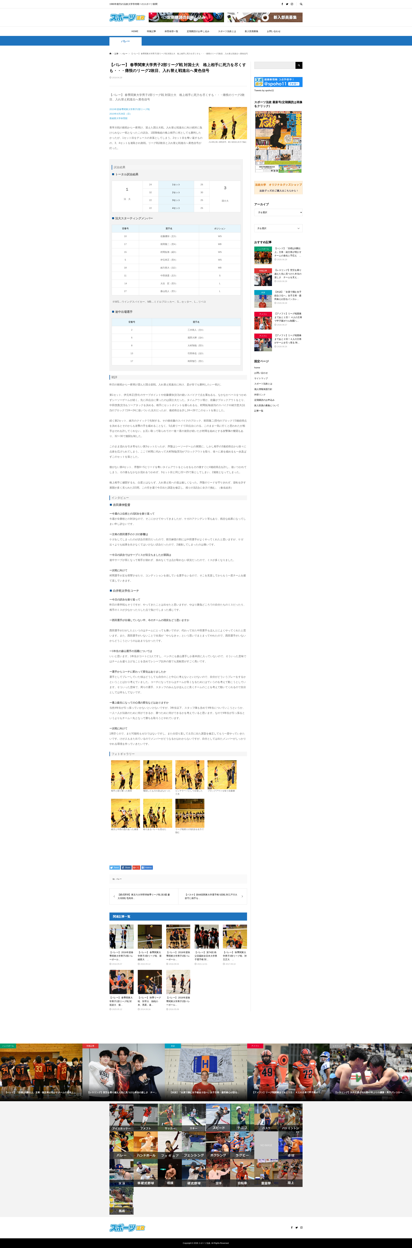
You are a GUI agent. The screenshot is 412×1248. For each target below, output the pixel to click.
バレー (125, 41)
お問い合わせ (274, 31)
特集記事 (151, 31)
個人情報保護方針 (263, 389)
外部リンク (260, 394)
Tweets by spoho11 (264, 90)
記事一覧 (258, 410)
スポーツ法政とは (227, 31)
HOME (134, 31)
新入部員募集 (251, 31)
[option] (41, 1072)
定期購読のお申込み (264, 400)
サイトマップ (261, 378)
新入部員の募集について (266, 405)
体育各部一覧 (171, 31)
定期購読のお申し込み (198, 31)
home (257, 367)
